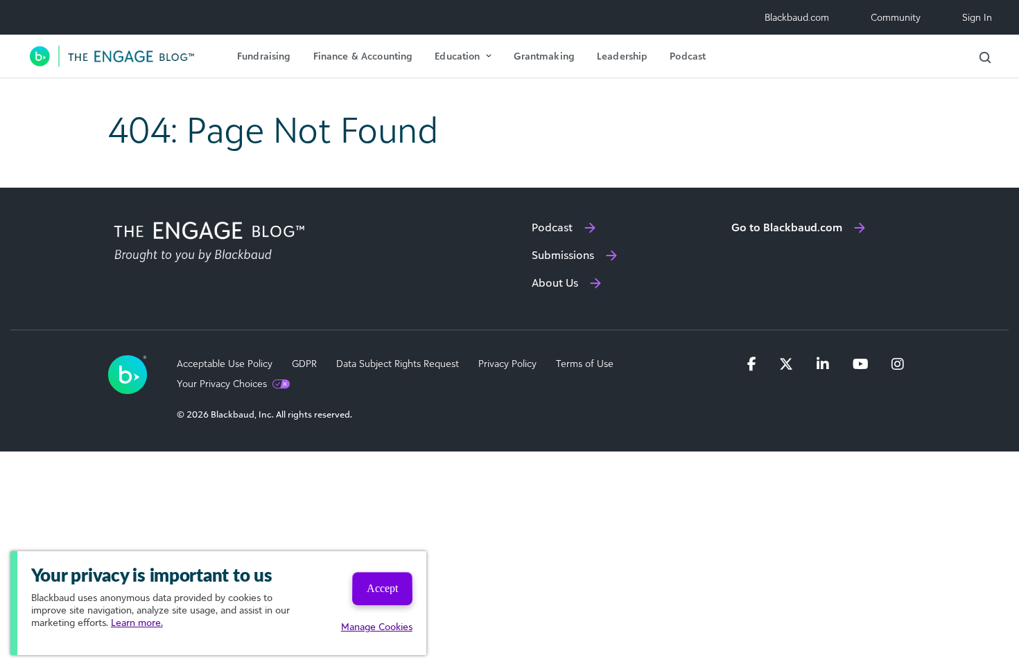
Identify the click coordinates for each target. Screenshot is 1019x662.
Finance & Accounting (363, 56)
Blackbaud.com (797, 17)
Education (457, 56)
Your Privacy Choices (222, 383)
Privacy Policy (507, 363)
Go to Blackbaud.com (786, 227)
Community (896, 17)
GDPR (304, 363)
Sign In (977, 17)
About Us (555, 282)
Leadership (622, 56)
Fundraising (264, 56)
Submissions (563, 255)
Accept (382, 588)
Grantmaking (544, 56)
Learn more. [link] (137, 622)
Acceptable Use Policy (224, 363)
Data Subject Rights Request (397, 363)
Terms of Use (584, 363)
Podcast (688, 56)
